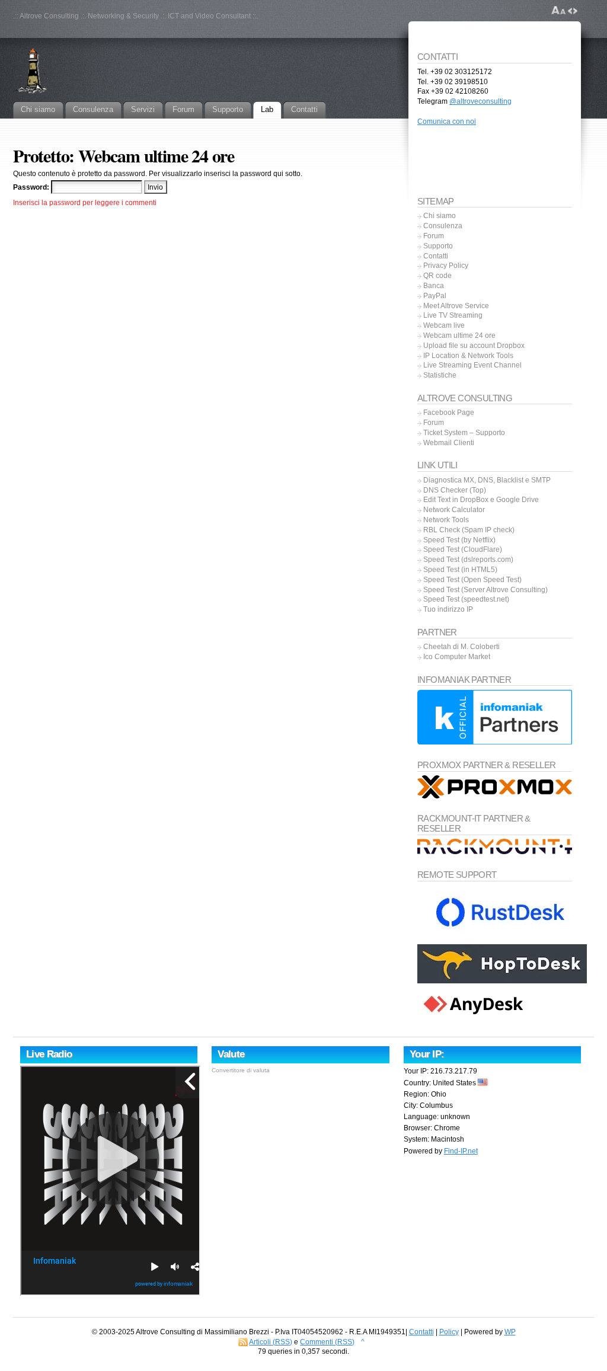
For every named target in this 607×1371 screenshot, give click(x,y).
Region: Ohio (425, 1094)
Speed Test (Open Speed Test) (472, 580)
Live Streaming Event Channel (472, 365)
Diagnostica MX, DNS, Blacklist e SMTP (487, 480)
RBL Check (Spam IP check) (469, 530)
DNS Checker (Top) (454, 490)
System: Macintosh (434, 1139)
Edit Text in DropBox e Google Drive (481, 500)
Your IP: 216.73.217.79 (440, 1071)
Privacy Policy (445, 265)
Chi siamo (439, 216)
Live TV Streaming (453, 315)
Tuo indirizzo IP (448, 609)
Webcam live (444, 325)
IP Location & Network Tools (468, 355)
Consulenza (442, 226)
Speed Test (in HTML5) (460, 569)
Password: (32, 187)
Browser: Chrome (432, 1128)
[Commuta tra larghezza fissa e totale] (572, 10)
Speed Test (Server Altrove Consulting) (485, 590)
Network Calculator (454, 510)
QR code (437, 275)
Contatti (435, 256)
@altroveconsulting (480, 101)
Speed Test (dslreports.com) (468, 559)
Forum (433, 236)
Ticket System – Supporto (464, 433)
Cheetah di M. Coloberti (461, 647)
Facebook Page (448, 412)
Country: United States (441, 1083)
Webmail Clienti (448, 443)
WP (510, 1332)
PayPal (434, 296)
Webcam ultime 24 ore (459, 335)
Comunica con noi (446, 121)
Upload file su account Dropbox (474, 345)
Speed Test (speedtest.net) (466, 599)
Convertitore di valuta (241, 1070)
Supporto (438, 246)
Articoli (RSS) (270, 1342)
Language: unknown (437, 1117)
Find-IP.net (461, 1151)
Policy (449, 1332)
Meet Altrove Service (456, 306)
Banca (433, 286)
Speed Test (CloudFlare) (462, 549)
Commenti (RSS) (327, 1342)
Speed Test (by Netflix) (459, 540)
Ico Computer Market (456, 657)
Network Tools (446, 520)
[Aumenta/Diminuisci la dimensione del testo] (558, 10)
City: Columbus (428, 1105)
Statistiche (439, 375)
